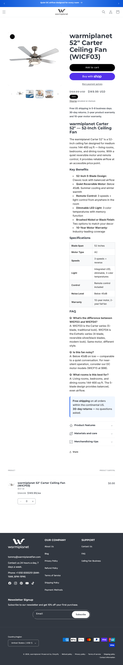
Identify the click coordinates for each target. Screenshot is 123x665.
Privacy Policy (51, 561)
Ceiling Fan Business (91, 561)
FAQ (83, 553)
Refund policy (67, 654)
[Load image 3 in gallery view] (39, 94)
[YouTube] (27, 583)
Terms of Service (53, 575)
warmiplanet (35, 654)
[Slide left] (11, 93)
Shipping (73, 101)
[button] (4, 12)
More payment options (92, 84)
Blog (47, 553)
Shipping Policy (52, 582)
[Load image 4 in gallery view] (49, 94)
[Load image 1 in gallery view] (20, 94)
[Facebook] (10, 583)
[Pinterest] (21, 583)
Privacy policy (80, 654)
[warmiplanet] (18, 544)
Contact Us (87, 546)
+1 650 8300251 (24, 573)
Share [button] (75, 452)
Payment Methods (54, 590)
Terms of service (94, 654)
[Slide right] (58, 93)
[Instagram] (15, 583)
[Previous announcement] (4, 3)
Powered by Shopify (50, 654)
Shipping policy (109, 654)
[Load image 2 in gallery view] (30, 94)
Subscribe (81, 614)
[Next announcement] (118, 3)
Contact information (107, 657)
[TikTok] (33, 583)
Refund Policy (51, 568)
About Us (49, 546)
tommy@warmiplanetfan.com (24, 557)
